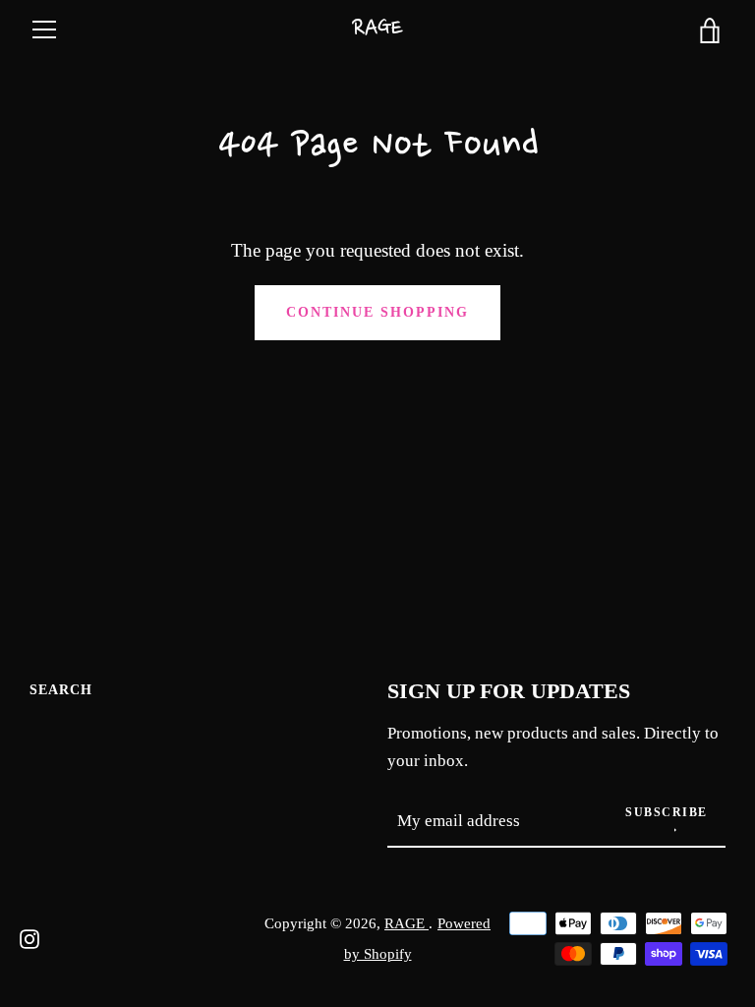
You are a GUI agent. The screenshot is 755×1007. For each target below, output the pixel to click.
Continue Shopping (377, 312)
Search (60, 689)
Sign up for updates (508, 691)
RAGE (377, 29)
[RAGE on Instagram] (29, 936)
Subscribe (666, 812)
